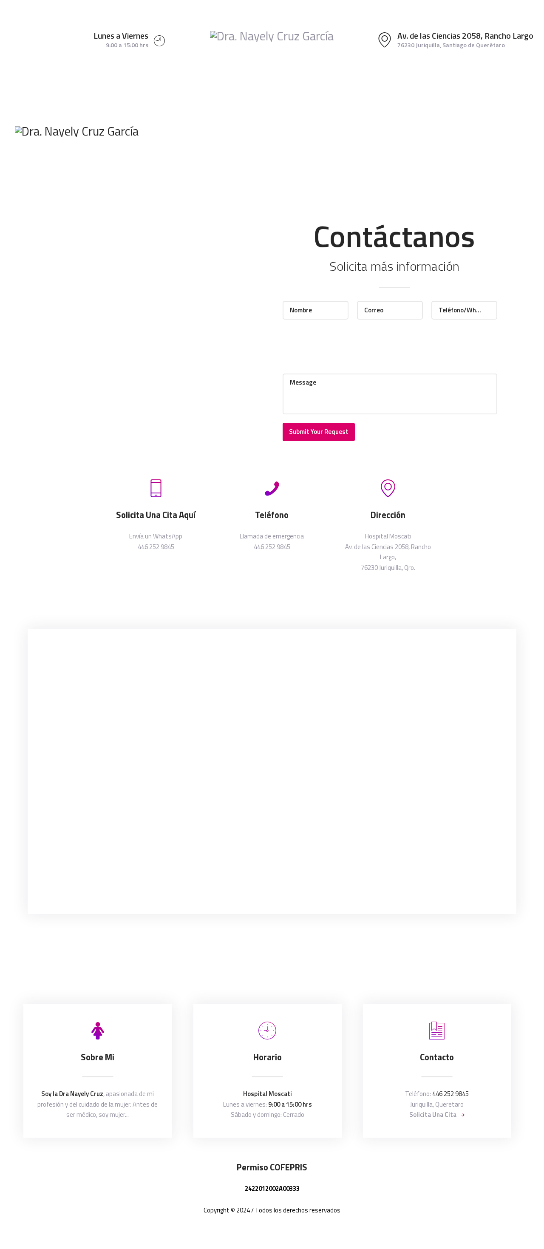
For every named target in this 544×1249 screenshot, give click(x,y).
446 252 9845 (450, 1094)
